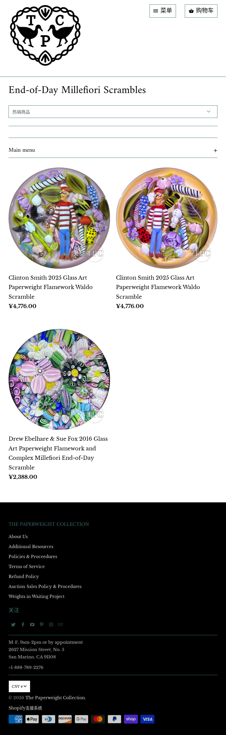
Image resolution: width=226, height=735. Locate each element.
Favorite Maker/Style (47, 417)
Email (34, 282)
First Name (39, 315)
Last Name (38, 349)
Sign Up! (113, 481)
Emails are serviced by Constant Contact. (77, 465)
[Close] (198, 241)
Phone (35, 383)
